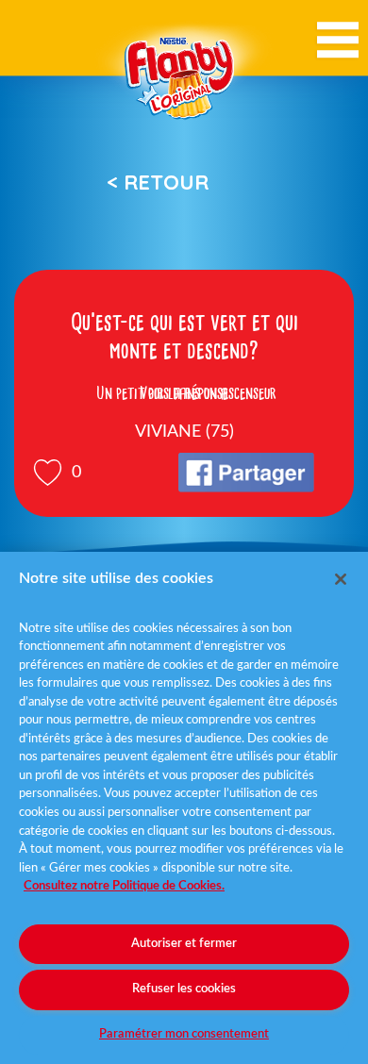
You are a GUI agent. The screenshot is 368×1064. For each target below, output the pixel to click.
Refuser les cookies (184, 989)
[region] (184, 808)
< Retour (158, 182)
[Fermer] (340, 579)
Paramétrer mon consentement (184, 1034)
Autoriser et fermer (184, 944)
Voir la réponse (184, 393)
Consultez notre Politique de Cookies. (124, 886)
